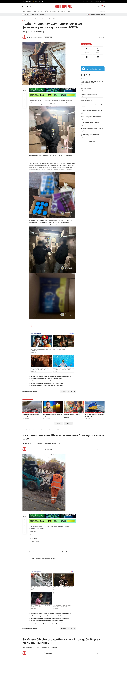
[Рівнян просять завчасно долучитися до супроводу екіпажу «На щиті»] (95, 407)
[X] (25, 6)
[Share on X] (24, 96)
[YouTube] (28, 6)
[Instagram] (86, 59)
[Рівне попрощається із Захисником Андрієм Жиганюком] (53, 407)
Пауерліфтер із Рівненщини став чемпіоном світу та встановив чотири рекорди (51, 376)
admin (28, 37)
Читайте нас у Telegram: (92, 68)
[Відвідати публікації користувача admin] (24, 37)
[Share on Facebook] (24, 93)
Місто (49, 412)
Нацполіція (32, 100)
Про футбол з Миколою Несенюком (98, 14)
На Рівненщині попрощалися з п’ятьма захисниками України (46, 378)
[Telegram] (33, 6)
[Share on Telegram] (24, 102)
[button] (99, 6)
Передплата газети (95, 1)
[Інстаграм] (30, 6)
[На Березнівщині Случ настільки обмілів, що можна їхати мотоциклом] (32, 407)
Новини (25, 20)
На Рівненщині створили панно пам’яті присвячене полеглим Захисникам (50, 381)
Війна (45, 412)
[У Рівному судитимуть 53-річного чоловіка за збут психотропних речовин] (74, 407)
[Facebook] (86, 50)
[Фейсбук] (22, 6)
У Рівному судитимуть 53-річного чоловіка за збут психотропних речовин (72, 416)
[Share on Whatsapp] (24, 99)
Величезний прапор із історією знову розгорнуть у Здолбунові (47, 383)
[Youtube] (97, 59)
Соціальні (35, 412)
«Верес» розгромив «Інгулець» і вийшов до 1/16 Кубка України (47, 385)
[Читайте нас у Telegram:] (83, 68)
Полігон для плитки (34, 14)
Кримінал (67, 412)
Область (29, 412)
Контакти (104, 1)
